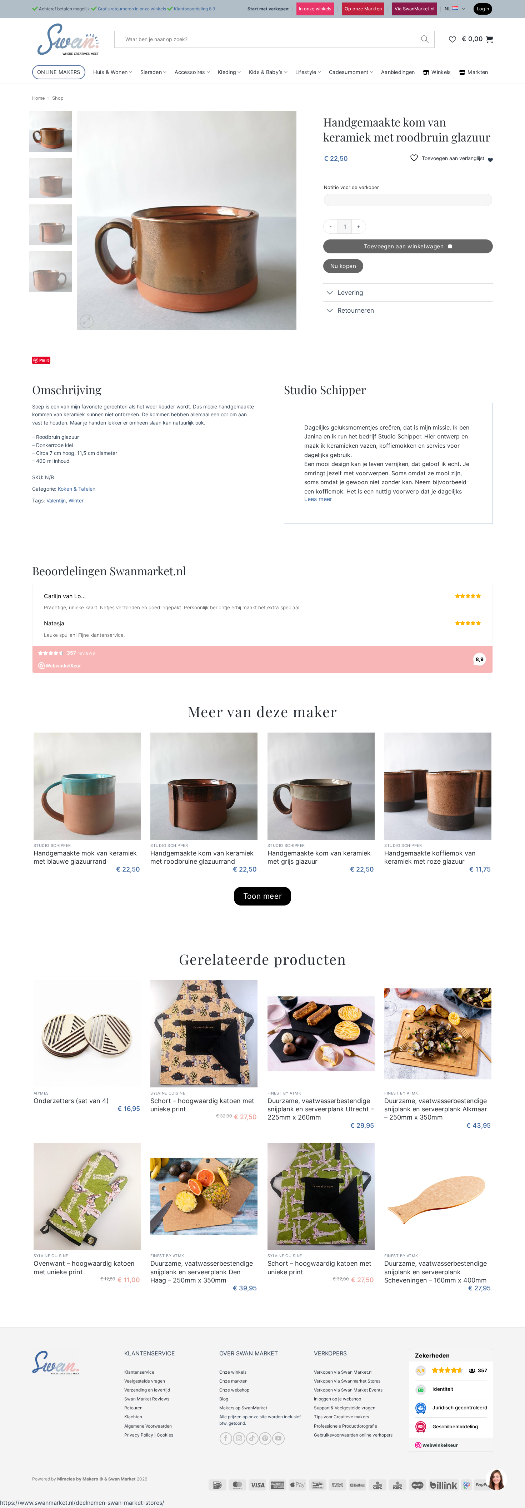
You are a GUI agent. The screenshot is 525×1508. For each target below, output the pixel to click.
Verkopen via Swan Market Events (348, 1390)
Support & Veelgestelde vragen (344, 1407)
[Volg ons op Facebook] (226, 1438)
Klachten (133, 1416)
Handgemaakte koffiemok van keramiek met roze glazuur (430, 857)
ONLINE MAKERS (58, 72)
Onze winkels (232, 1372)
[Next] (283, 220)
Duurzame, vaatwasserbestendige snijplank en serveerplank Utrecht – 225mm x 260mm (321, 1109)
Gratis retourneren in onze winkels (132, 8)
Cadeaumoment (348, 72)
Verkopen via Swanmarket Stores (347, 1381)
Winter (76, 500)
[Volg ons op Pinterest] (265, 1438)
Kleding (227, 72)
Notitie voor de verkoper (351, 187)
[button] (483, 9)
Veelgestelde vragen (144, 1381)
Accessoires (190, 72)
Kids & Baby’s (266, 72)
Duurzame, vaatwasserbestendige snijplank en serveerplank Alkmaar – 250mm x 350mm (435, 1109)
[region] (496, 1479)
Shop (58, 98)
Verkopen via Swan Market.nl (343, 1372)
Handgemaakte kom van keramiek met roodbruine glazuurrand (202, 857)
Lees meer (318, 498)
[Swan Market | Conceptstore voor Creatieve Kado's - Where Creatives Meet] (68, 39)
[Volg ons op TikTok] (252, 1438)
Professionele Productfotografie (345, 1426)
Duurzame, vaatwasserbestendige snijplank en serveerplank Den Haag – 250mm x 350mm (201, 1272)
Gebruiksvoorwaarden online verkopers (353, 1435)
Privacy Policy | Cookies (148, 1435)
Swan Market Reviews (146, 1399)
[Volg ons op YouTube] (278, 1438)
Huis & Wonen (110, 72)
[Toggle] (330, 293)
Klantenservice (139, 1372)
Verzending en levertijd (147, 1390)
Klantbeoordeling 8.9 (194, 8)
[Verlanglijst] (452, 39)
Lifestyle (305, 72)
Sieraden (151, 72)
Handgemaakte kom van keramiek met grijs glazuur (319, 857)
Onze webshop (234, 1390)
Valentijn (56, 500)
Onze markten (233, 1381)
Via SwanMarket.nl (414, 8)
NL (448, 8)
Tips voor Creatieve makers (341, 1416)
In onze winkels (315, 8)
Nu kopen (343, 266)
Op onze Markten (363, 8)
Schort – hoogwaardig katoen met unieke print (202, 1105)
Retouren (133, 1407)
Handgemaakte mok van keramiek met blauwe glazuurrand (85, 857)
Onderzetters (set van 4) (71, 1101)
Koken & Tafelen (76, 489)
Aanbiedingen (398, 72)
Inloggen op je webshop (337, 1399)
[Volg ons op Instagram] (239, 1438)
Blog (223, 1399)
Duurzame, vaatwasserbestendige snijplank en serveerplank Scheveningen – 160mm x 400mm (435, 1272)
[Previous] (90, 220)
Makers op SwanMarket (243, 1407)
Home (38, 98)
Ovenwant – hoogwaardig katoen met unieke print (84, 1267)
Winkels (441, 72)
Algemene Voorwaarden (148, 1426)
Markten (478, 72)
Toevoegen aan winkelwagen (404, 246)
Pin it (44, 360)
